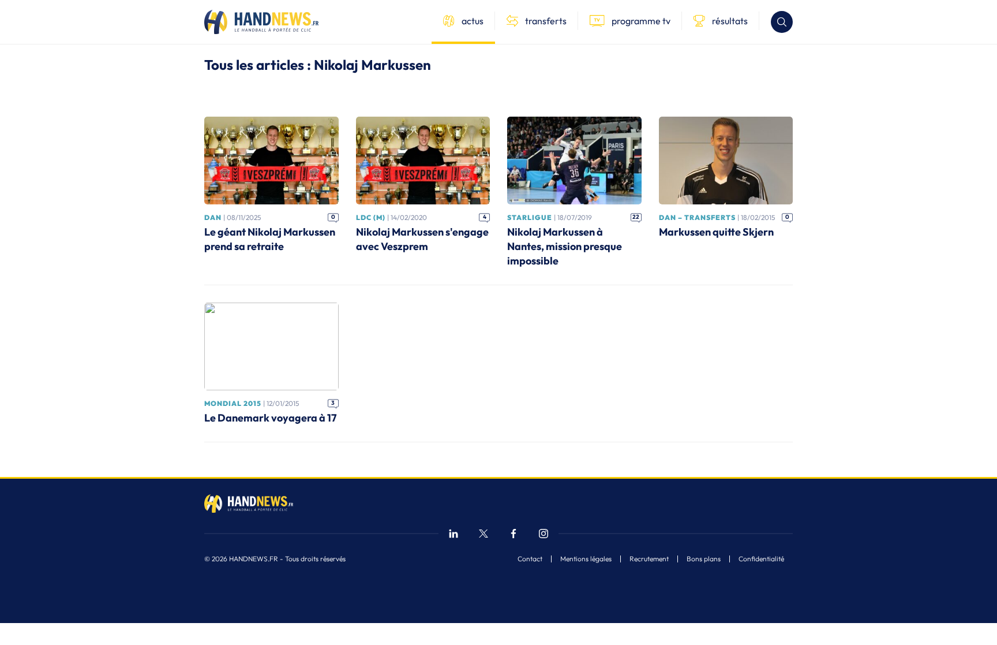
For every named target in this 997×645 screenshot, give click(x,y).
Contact (530, 558)
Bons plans (704, 558)
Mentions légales (586, 558)
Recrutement (649, 558)
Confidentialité (761, 558)
